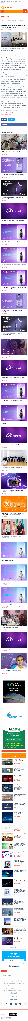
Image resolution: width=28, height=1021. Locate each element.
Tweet (12, 119)
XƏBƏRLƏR (21, 1)
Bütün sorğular (14, 999)
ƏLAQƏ (2, 2)
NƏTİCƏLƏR (14, 996)
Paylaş (4, 119)
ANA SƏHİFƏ (3, 1)
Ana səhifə (3, 20)
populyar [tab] (14, 753)
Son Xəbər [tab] (14, 751)
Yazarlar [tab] (14, 756)
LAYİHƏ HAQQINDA (10, 1)
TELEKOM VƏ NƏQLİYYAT (12, 20)
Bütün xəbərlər (14, 947)
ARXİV (16, 1)
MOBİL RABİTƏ (22, 20)
